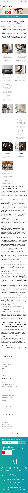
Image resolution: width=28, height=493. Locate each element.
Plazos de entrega (6, 370)
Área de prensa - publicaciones (8, 395)
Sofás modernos (21, 138)
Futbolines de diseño (7, 156)
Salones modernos (20, 137)
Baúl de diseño (7, 80)
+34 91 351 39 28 (15, 484)
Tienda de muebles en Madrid (8, 384)
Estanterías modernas (20, 127)
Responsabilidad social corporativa (9, 386)
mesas (14, 32)
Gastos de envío (5, 373)
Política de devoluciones (7, 426)
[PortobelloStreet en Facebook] (7, 433)
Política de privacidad (6, 428)
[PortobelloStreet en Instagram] (15, 433)
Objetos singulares (7, 157)
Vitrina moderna (7, 56)
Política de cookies (6, 424)
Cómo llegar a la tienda (7, 359)
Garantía (4, 375)
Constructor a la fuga (6, 388)
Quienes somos (5, 382)
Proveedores (4, 408)
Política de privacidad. (11, 449)
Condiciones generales (7, 420)
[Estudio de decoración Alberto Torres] (14, 470)
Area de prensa (5, 410)
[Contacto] (4, 1)
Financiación (5, 366)
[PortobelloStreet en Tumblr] (20, 433)
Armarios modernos (7, 77)
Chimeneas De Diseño (20, 122)
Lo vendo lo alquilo (6, 390)
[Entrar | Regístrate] (26, 1)
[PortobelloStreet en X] (18, 433)
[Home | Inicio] (3, 16)
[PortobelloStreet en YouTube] (10, 433)
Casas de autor (5, 393)
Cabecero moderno (7, 79)
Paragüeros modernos (20, 80)
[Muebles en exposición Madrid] (1, 1)
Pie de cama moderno (7, 90)
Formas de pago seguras (7, 364)
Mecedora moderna (20, 118)
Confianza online (5, 422)
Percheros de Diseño (21, 79)
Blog (3, 404)
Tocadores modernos (7, 99)
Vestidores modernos (7, 100)
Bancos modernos (7, 91)
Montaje (3, 368)
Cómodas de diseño (7, 92)
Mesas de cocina (21, 156)
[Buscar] (7, 1)
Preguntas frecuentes (6, 362)
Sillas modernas (7, 60)
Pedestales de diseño (7, 183)
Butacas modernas (20, 116)
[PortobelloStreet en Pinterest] (12, 433)
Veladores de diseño (20, 126)
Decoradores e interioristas (8, 406)
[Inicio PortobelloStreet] (6, 7)
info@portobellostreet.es (15, 487)
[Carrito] (22, 1)
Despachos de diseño (21, 56)
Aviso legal (4, 417)
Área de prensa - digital (7, 397)
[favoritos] (17, 1)
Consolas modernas (20, 77)
